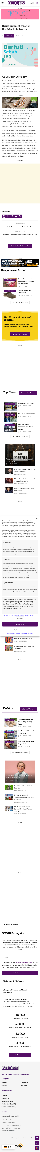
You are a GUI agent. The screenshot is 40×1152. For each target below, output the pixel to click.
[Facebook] (4, 216)
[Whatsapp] (12, 216)
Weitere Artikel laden (20, 302)
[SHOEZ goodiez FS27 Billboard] (20, 14)
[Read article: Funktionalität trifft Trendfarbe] (10, 294)
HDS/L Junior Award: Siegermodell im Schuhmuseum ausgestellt (24, 797)
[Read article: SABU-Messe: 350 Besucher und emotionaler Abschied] (9, 480)
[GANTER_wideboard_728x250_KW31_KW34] (20, 103)
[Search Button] (37, 3)
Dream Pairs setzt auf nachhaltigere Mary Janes (25, 721)
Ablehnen (20, 618)
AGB (3, 1140)
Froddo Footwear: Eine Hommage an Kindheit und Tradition (26, 281)
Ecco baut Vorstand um (26, 414)
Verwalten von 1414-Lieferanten (11, 615)
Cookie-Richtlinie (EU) (9, 1104)
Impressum (30, 633)
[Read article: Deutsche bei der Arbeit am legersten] (9, 787)
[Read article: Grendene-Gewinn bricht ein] (9, 640)
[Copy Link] (20, 216)
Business (9, 35)
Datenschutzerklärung (21, 633)
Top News (10, 404)
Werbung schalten (7, 1101)
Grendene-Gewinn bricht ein (23, 638)
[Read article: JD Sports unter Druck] (10, 406)
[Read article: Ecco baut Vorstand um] (10, 417)
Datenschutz (28, 1138)
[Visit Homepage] (16, 3)
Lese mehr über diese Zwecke (26, 615)
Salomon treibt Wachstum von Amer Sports (25, 426)
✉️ (37, 1138)
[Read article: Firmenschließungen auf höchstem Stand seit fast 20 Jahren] (20, 455)
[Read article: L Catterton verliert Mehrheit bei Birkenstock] (9, 490)
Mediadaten (5, 1098)
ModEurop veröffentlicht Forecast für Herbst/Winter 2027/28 (23, 809)
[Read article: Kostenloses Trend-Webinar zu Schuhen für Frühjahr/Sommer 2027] (20, 772)
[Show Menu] (2, 3)
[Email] (16, 216)
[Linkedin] (8, 216)
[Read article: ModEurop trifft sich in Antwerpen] (10, 734)
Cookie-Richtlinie (11, 633)
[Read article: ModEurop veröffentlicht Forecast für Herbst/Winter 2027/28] (9, 808)
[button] (37, 519)
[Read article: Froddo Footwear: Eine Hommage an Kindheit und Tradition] (10, 282)
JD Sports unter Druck (26, 403)
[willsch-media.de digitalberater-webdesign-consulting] (20, 263)
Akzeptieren (20, 624)
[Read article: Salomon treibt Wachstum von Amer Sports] (10, 427)
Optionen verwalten (20, 630)
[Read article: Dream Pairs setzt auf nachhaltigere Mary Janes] (10, 722)
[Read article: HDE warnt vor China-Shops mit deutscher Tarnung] (9, 471)
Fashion (10, 720)
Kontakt (4, 1095)
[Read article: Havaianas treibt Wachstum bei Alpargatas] (9, 648)
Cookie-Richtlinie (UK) (9, 1107)
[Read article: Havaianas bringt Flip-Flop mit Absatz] (10, 744)
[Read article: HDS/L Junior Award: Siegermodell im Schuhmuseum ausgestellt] (9, 797)
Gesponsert (10, 279)
